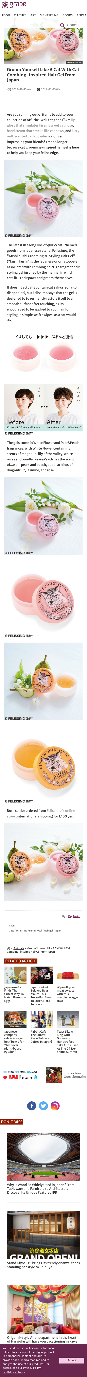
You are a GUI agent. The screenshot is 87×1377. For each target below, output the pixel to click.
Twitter (43, 1105)
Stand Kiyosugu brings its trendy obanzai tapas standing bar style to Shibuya (43, 1265)
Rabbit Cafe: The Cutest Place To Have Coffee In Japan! (41, 1037)
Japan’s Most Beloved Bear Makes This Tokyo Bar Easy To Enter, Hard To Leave (41, 996)
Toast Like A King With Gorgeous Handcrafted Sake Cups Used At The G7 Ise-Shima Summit (67, 1042)
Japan (58, 930)
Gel (40, 930)
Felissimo (21, 930)
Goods (68, 15)
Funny (32, 930)
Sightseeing (49, 15)
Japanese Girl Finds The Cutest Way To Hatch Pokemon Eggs (15, 994)
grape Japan (14, 5)
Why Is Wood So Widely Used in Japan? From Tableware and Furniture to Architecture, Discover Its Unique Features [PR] (41, 1188)
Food (6, 15)
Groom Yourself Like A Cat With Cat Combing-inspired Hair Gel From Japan (43, 74)
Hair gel (48, 930)
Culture (20, 15)
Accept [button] (72, 1360)
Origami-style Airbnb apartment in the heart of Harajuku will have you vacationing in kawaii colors (43, 1341)
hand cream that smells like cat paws (35, 131)
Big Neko (74, 916)
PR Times (77, 62)
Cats (11, 930)
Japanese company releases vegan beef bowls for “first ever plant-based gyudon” (14, 1042)
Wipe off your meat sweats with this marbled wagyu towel (67, 994)
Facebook (31, 1105)
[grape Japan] (8, 948)
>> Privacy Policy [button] (14, 1372)
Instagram (55, 1105)
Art (33, 15)
